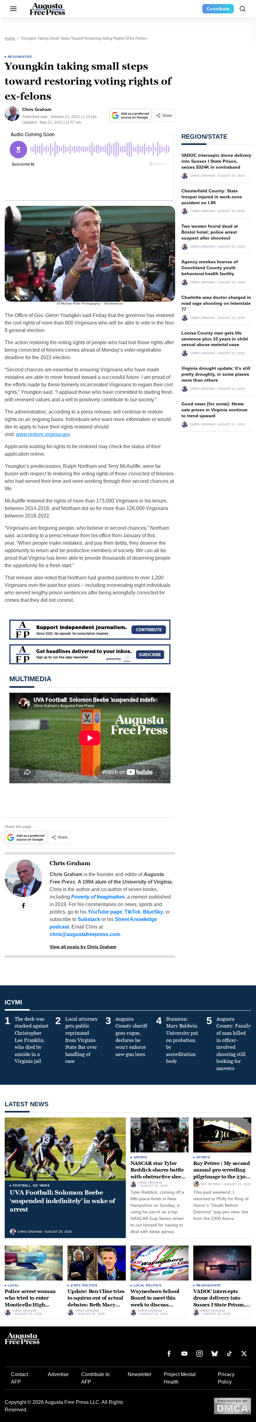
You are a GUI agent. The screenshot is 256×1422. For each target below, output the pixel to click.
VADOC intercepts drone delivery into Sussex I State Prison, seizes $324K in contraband (216, 161)
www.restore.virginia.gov (43, 434)
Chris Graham (70, 863)
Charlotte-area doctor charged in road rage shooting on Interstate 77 (216, 303)
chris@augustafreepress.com (85, 934)
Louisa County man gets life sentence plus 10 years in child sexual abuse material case (214, 338)
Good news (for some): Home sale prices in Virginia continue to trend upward (214, 409)
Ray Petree (211, 1184)
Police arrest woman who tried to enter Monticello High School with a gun (30, 1301)
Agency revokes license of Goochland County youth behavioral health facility (209, 267)
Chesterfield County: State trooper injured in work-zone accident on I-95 (211, 196)
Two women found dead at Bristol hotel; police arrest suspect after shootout (209, 232)
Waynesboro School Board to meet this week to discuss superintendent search (158, 1301)
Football (22, 1185)
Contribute (218, 8)
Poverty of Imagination (98, 896)
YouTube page (105, 911)
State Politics (84, 1285)
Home (10, 38)
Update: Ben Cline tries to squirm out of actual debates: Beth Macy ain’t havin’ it (96, 1301)
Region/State (20, 56)
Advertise (58, 1374)
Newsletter (139, 1374)
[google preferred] (131, 115)
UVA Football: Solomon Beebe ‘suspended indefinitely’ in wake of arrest (62, 1200)
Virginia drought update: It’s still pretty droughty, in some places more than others (215, 374)
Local (13, 1285)
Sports (140, 1157)
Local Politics (148, 1285)
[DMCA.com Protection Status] (232, 1405)
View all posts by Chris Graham (83, 946)
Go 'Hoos (41, 1185)
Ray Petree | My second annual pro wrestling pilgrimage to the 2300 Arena (221, 1173)
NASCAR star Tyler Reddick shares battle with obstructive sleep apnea (157, 1173)
